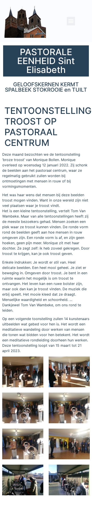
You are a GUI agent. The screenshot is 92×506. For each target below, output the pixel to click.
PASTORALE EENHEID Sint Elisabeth (46, 60)
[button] (71, 21)
